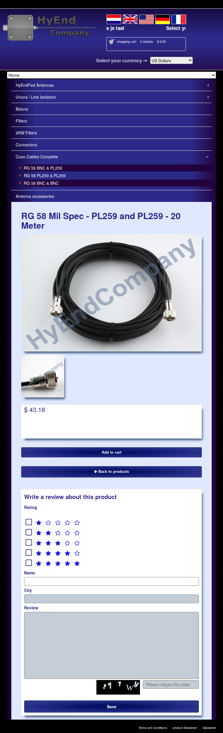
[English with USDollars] (146, 18)
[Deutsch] (162, 18)
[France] (179, 18)
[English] (130, 18)
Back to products (113, 471)
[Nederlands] (114, 18)
